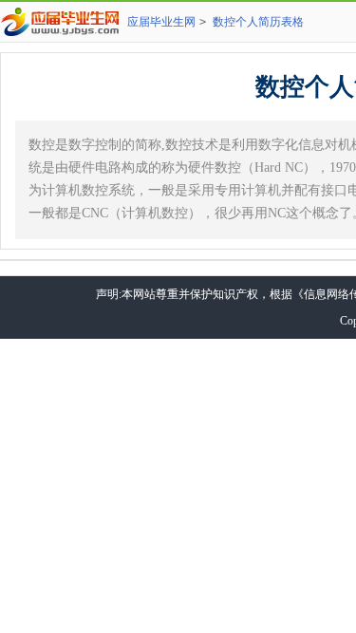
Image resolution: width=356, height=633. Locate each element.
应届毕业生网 (161, 21)
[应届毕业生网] (63, 22)
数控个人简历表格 (258, 21)
